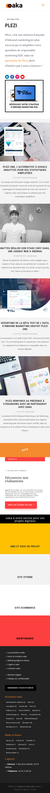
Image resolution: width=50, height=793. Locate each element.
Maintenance (25, 638)
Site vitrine (25, 577)
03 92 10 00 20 (25, 771)
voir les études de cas (20, 505)
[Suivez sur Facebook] (12, 77)
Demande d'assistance (21, 688)
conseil (23, 706)
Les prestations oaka (16, 652)
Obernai (22, 744)
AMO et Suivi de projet (25, 546)
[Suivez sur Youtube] (22, 77)
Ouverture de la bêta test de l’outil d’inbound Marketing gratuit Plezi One (25, 326)
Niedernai (10, 744)
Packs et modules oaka (17, 656)
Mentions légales (14, 674)
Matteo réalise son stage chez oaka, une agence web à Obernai (25, 250)
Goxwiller (30, 740)
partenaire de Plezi (16, 60)
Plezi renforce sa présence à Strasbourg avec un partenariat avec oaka (25, 404)
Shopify (10, 718)
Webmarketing (31, 718)
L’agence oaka (13, 664)
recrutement (34, 714)
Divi (33, 706)
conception (11, 706)
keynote (36, 710)
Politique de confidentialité (18, 678)
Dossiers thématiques (29, 178)
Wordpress (11, 727)
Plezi (24, 714)
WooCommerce (13, 723)
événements (25, 727)
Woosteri (27, 723)
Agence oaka (32, 256)
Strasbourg (11, 748)
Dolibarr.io (11, 710)
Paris (31, 744)
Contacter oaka (13, 668)
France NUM (24, 710)
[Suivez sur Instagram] (17, 77)
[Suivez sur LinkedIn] (7, 77)
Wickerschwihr (12, 753)
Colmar (20, 740)
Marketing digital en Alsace (18, 660)
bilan (31, 702)
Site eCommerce (25, 607)
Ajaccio (9, 740)
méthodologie (12, 714)
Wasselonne (24, 748)
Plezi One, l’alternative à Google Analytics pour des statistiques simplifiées (25, 170)
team (19, 718)
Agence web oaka (26, 786)
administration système (15, 702)
